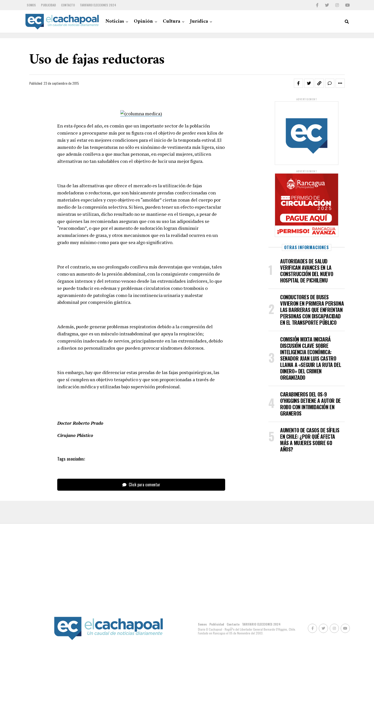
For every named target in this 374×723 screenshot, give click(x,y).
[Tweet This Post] (308, 83)
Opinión (143, 21)
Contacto (68, 5)
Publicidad (48, 5)
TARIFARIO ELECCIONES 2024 (98, 5)
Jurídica (199, 21)
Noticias (114, 21)
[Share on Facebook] (298, 83)
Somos (31, 5)
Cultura (171, 21)
